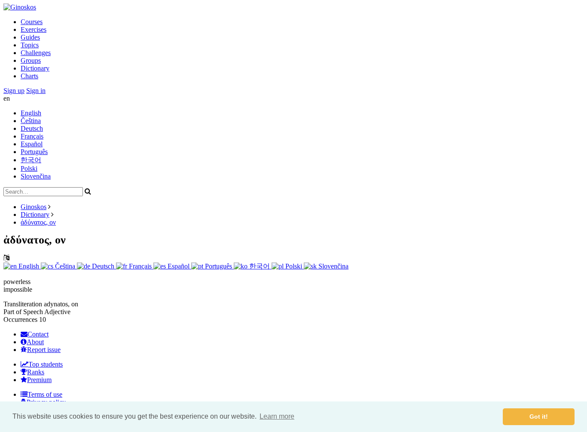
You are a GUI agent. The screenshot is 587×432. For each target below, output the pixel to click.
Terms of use (45, 394)
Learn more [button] (277, 416)
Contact (38, 334)
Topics (30, 45)
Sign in (36, 90)
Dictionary (35, 68)
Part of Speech (23, 311)
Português (34, 151)
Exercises (33, 29)
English (31, 113)
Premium (39, 379)
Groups (31, 60)
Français (32, 136)
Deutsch (32, 128)
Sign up (13, 90)
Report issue (44, 349)
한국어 (31, 160)
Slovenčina (36, 176)
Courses (32, 21)
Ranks (35, 372)
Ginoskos (33, 206)
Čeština (31, 120)
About (35, 342)
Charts (29, 76)
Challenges (36, 52)
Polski (29, 168)
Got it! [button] (538, 416)
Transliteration (22, 304)
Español (32, 144)
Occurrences (20, 319)
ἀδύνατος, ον (38, 222)
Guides (30, 37)
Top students (45, 364)
